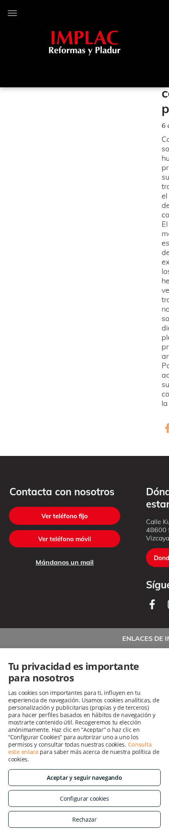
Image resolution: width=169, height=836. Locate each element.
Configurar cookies (84, 798)
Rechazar (84, 819)
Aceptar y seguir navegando (84, 777)
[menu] (12, 13)
